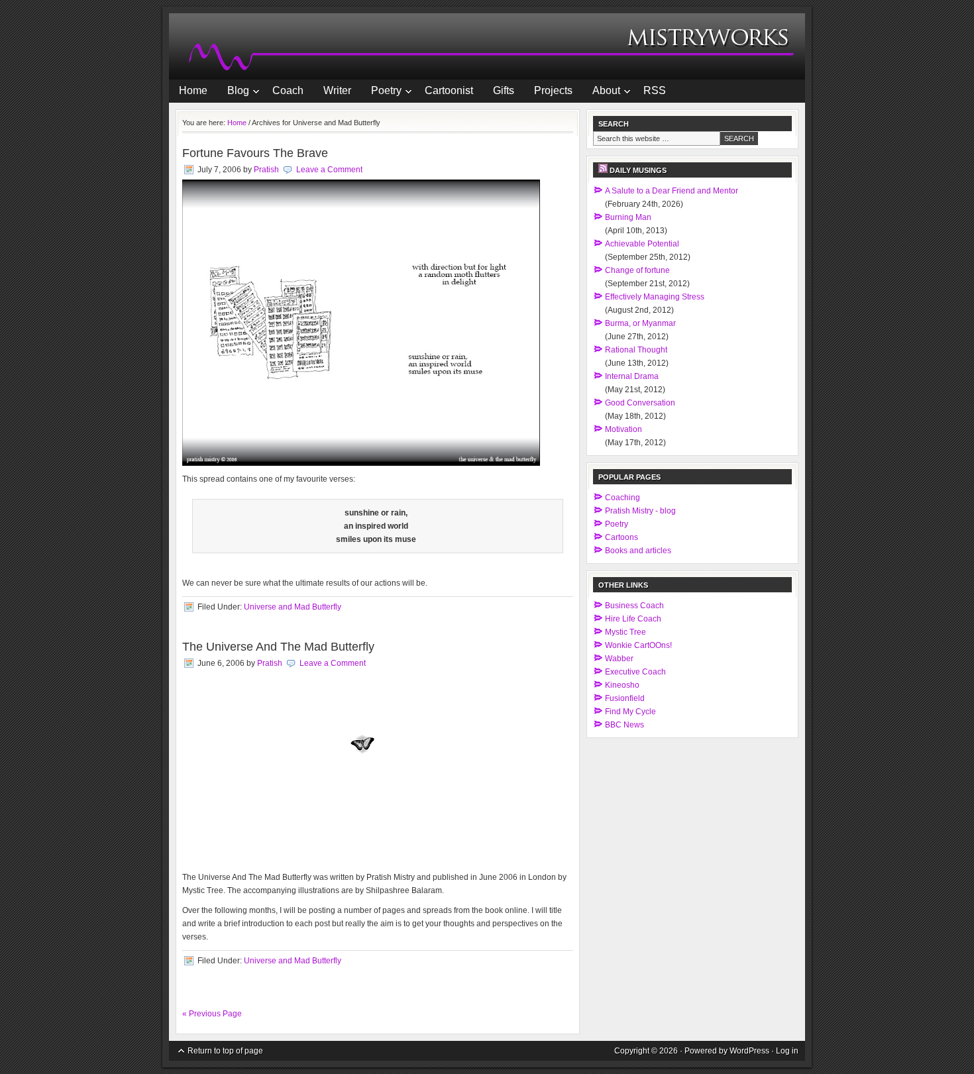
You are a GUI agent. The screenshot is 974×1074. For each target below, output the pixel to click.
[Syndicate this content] (603, 170)
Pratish (266, 169)
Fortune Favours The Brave (255, 153)
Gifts (503, 90)
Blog (233, 93)
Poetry (381, 93)
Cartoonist (449, 90)
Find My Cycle (630, 711)
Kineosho (622, 685)
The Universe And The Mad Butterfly (278, 646)
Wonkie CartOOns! (638, 645)
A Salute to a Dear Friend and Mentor (671, 190)
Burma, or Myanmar (640, 323)
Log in (787, 1050)
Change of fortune (637, 270)
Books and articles (638, 550)
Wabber (619, 658)
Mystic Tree (625, 632)
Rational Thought (636, 349)
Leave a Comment (329, 169)
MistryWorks (487, 46)
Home (193, 90)
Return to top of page (225, 1050)
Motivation (623, 429)
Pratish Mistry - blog (640, 510)
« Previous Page (212, 1013)
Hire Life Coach (633, 618)
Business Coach (634, 605)
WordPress (749, 1050)
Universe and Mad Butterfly (292, 607)
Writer (337, 90)
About (601, 93)
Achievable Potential (642, 243)
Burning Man (628, 217)
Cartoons (621, 537)
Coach (287, 90)
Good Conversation (640, 402)
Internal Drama (632, 376)
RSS (654, 90)
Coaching (622, 497)
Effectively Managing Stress (654, 296)
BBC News (624, 724)
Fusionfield (625, 698)
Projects (553, 90)
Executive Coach (635, 671)
